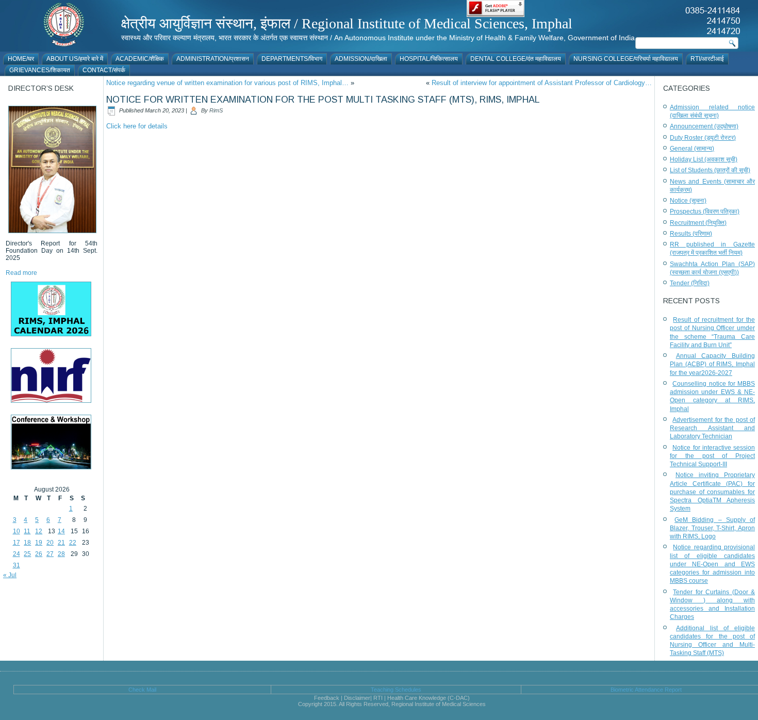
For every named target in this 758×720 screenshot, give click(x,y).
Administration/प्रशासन (212, 58)
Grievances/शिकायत (39, 70)
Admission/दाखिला (361, 58)
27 (50, 554)
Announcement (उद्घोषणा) (704, 126)
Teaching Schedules (396, 689)
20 (50, 542)
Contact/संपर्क (104, 70)
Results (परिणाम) (691, 233)
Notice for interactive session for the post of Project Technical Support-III (712, 456)
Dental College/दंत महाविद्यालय (515, 58)
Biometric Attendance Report (646, 689)
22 (72, 542)
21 (61, 542)
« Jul (10, 575)
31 (16, 565)
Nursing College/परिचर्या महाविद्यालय (625, 58)
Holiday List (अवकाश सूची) (703, 159)
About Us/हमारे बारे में (74, 58)
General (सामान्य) (692, 148)
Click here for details (137, 126)
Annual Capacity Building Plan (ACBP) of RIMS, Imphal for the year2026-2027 (712, 364)
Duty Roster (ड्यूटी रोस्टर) (703, 137)
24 (16, 554)
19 (38, 542)
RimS (216, 110)
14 (61, 531)
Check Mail (142, 689)
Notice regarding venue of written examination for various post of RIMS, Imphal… (227, 83)
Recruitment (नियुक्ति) (698, 222)
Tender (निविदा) (690, 283)
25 (27, 554)
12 (38, 531)
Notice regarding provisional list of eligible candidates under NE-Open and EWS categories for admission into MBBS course (712, 564)
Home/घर (21, 58)
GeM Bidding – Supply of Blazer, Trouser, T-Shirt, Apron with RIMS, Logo (712, 528)
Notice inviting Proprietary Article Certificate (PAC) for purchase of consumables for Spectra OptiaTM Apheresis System (712, 491)
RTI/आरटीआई (707, 58)
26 (38, 554)
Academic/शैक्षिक (140, 58)
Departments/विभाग (291, 58)
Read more (21, 272)
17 (16, 542)
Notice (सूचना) (688, 200)
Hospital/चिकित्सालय (429, 58)
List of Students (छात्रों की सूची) (710, 170)
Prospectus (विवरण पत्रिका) (704, 211)
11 (27, 531)
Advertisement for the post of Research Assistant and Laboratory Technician (712, 428)
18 (27, 542)
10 (16, 531)
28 (61, 554)
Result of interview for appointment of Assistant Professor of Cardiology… (542, 83)
